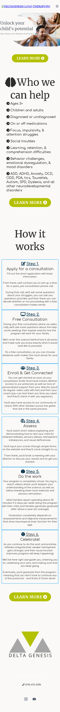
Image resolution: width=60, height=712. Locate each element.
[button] (57, 6)
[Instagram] (26, 699)
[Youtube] (34, 699)
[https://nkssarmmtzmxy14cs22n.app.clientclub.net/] (26, 6)
